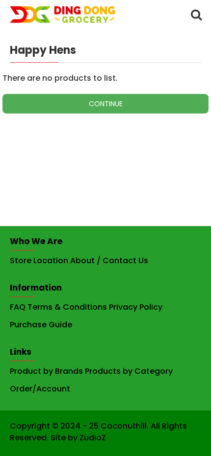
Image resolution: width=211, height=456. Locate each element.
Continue (106, 104)
